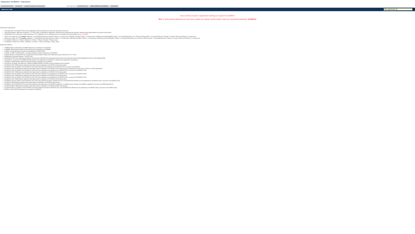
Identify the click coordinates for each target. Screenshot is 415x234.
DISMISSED (114, 6)
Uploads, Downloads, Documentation (34, 6)
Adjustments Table (7, 9)
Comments (19, 6)
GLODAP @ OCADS (7, 6)
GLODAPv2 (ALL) (82, 6)
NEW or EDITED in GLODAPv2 (99, 6)
